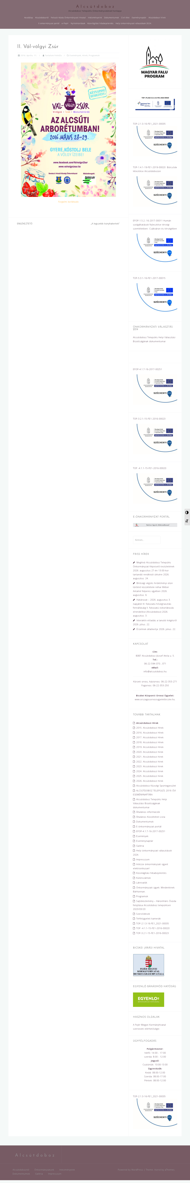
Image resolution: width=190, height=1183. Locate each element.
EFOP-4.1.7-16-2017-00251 (150, 831)
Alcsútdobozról (42, 17)
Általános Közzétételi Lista (150, 816)
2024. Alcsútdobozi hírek (149, 771)
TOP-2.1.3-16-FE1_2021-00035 (152, 923)
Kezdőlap (28, 17)
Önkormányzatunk (44, 1169)
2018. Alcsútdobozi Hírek (150, 742)
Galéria (140, 845)
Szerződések (143, 913)
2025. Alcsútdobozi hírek (149, 776)
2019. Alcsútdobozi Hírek (150, 747)
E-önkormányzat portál (49, 23)
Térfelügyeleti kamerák (148, 918)
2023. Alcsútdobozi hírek (149, 766)
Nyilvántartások (78, 23)
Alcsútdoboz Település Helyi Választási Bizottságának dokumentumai (150, 803)
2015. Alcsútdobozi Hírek (150, 727)
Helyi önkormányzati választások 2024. (134, 23)
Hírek (85, 55)
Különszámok (143, 877)
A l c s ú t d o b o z (95, 7)
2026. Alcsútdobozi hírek (149, 781)
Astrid (157, 1169)
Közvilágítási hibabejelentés (100, 23)
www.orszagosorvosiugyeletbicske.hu (155, 699)
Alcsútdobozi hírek (157, 17)
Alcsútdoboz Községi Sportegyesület (156, 785)
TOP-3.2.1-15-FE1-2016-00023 (152, 933)
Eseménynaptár (139, 17)
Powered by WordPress (130, 1169)
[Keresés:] (146, 539)
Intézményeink (95, 17)
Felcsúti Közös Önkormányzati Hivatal (68, 17)
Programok (94, 55)
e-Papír (65, 23)
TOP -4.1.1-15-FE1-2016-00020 (153, 928)
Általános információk (148, 812)
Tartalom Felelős (53, 55)
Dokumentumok (111, 17)
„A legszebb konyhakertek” (105, 223)
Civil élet (125, 17)
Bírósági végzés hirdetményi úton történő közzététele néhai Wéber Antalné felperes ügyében (153, 587)
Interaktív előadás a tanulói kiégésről (157, 620)
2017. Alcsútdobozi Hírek (150, 737)
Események (75, 55)
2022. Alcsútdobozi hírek (149, 761)
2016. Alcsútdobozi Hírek (150, 732)
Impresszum (143, 859)
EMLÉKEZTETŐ (25, 223)
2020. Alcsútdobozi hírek (149, 752)
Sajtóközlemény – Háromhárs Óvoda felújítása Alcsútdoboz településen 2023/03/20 (154, 905)
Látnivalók (141, 882)
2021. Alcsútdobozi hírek (149, 756)
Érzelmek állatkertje (147, 629)
